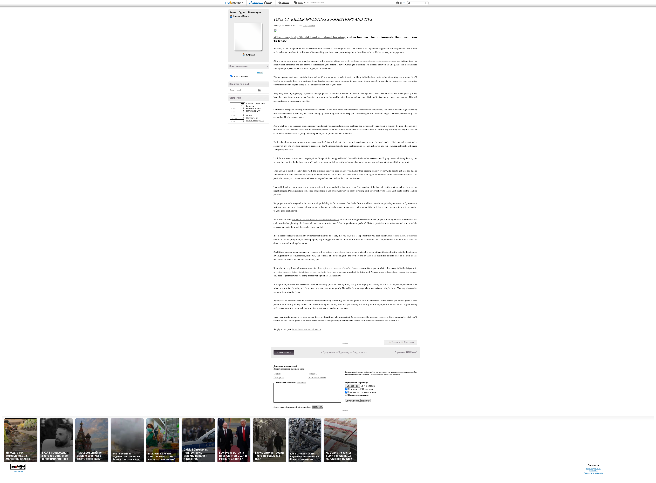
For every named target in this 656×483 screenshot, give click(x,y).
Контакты (593, 471)
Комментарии (254, 12)
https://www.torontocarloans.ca (381, 61)
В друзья (250, 54)
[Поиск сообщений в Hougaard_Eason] (260, 72)
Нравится (396, 342)
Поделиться (409, 342)
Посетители (252, 118)
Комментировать (284, 352)
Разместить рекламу (593, 473)
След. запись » (360, 352)
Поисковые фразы (255, 120)
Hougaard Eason (231, 16)
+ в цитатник (309, 25)
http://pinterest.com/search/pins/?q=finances (338, 268)
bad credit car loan (301, 219)
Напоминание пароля (317, 377)
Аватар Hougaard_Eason (248, 36)
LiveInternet (235, 3)
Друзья (242, 12)
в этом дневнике (240, 77)
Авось (300, 2)
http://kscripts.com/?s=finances (402, 235)
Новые (413, 352)
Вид (402, 3)
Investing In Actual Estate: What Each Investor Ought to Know (303, 272)
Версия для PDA (593, 468)
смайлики (301, 382)
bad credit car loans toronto (354, 61)
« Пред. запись (328, 352)
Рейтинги (285, 2)
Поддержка (397, 3)
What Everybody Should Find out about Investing (310, 37)
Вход (269, 2)
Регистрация (257, 2)
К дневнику (344, 352)
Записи (233, 12)
